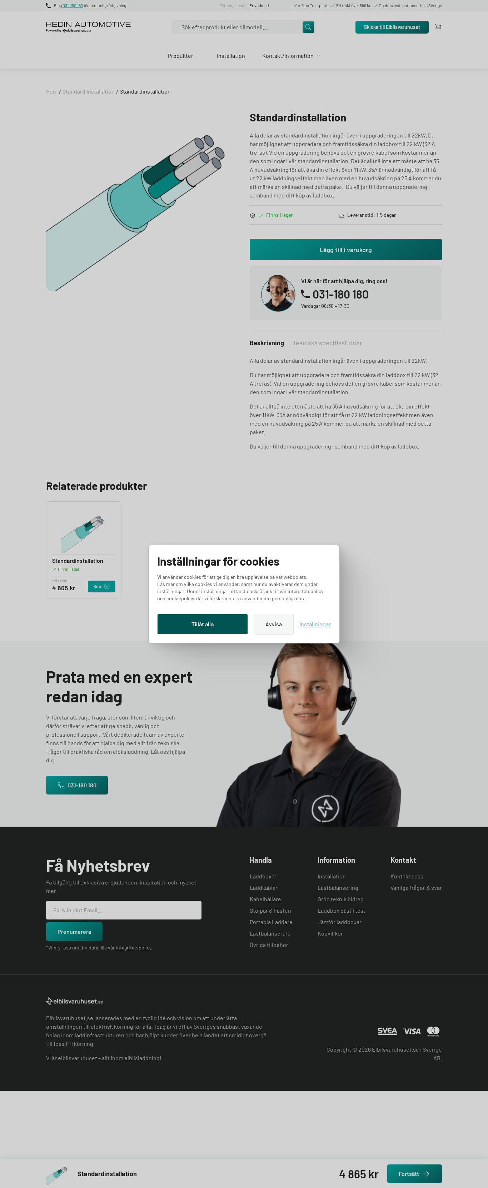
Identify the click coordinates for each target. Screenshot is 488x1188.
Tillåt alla (202, 624)
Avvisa (273, 624)
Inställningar (315, 624)
